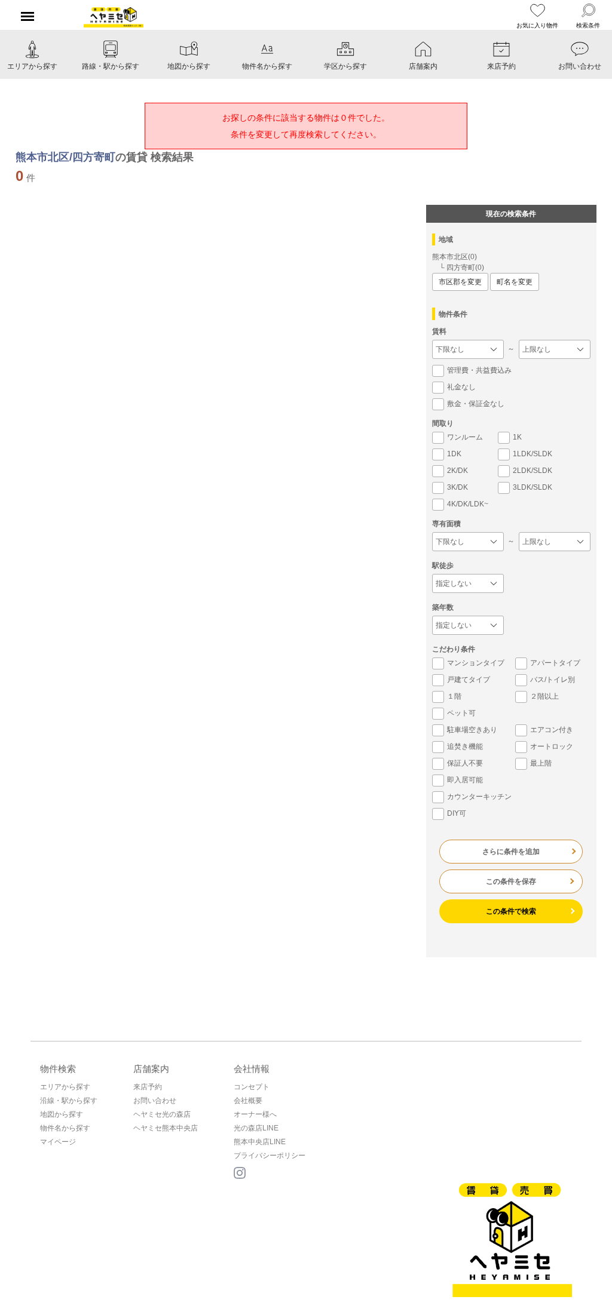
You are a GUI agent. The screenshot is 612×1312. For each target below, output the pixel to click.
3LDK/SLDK (532, 487)
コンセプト (252, 1087)
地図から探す (61, 1114)
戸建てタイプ (468, 679)
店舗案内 (151, 1069)
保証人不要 (465, 763)
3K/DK (457, 487)
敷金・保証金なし (475, 404)
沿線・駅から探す (68, 1100)
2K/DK (457, 470)
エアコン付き (551, 730)
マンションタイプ (475, 663)
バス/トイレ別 (552, 679)
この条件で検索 (511, 911)
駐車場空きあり (472, 730)
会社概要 (248, 1100)
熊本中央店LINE (260, 1142)
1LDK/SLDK (532, 454)
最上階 (541, 763)
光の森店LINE (256, 1128)
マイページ (58, 1142)
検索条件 (588, 25)
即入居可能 (465, 780)
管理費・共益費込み (479, 370)
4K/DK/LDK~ (467, 504)
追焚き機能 (465, 746)
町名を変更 (515, 282)
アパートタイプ (555, 663)
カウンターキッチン (479, 796)
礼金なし (461, 387)
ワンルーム (465, 437)
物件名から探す (65, 1128)
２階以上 (544, 696)
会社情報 (252, 1069)
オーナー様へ (255, 1114)
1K (517, 437)
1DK (454, 454)
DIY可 (456, 813)
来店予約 (147, 1087)
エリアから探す (65, 1087)
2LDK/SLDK (532, 470)
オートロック (551, 746)
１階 (454, 696)
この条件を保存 (511, 881)
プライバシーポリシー (269, 1155)
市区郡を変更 (460, 282)
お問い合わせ (154, 1100)
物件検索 (58, 1069)
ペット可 (461, 713)
